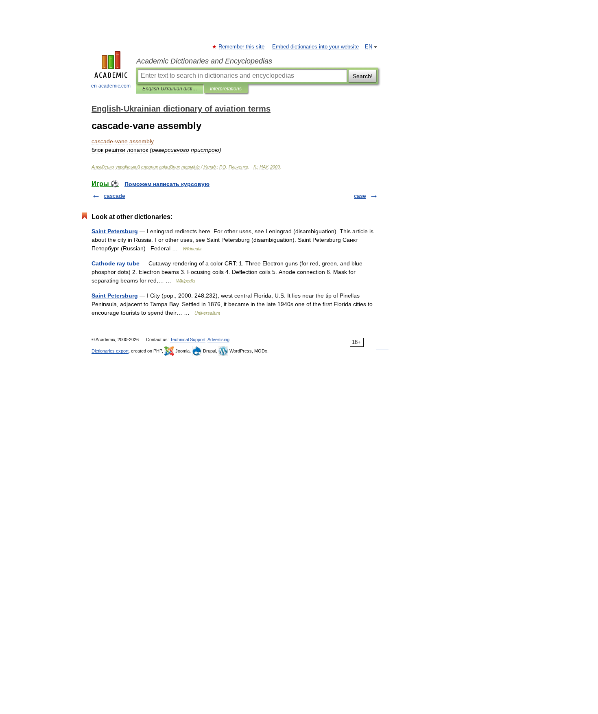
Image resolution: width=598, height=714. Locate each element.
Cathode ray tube (116, 263)
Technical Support (187, 339)
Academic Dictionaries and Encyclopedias (204, 61)
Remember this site (241, 47)
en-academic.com (111, 86)
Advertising (218, 339)
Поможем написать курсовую (167, 184)
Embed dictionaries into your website (315, 47)
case (360, 196)
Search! (363, 76)
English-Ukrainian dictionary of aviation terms (169, 89)
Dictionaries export (110, 350)
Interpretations (226, 89)
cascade (114, 196)
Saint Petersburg (115, 231)
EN (368, 47)
